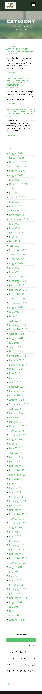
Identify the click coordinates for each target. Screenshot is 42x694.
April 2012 (15, 580)
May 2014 (14, 488)
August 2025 (16, 175)
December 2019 (18, 289)
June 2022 (14, 228)
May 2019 (14, 316)
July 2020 (14, 267)
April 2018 (15, 347)
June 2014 (14, 483)
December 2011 (18, 598)
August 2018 (16, 338)
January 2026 (16, 157)
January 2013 (16, 549)
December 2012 (18, 554)
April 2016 (15, 408)
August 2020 (16, 263)
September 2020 (18, 259)
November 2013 (18, 514)
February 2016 (17, 417)
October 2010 (17, 620)
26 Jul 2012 (13, 117)
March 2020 (16, 276)
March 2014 (16, 496)
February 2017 (17, 386)
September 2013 (18, 523)
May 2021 (14, 241)
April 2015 (15, 452)
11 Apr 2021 (13, 54)
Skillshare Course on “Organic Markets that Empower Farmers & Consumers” (18, 81)
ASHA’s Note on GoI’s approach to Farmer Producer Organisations (19, 49)
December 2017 (18, 364)
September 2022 (18, 219)
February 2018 (17, 355)
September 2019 (18, 303)
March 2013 (16, 540)
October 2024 (17, 188)
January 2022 (16, 232)
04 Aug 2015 (13, 88)
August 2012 (16, 567)
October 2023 (17, 197)
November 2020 (18, 250)
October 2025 (17, 171)
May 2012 (14, 576)
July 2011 (14, 606)
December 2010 (18, 611)
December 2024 (18, 184)
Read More (10, 73)
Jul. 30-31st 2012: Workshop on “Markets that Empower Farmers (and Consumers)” (20, 111)
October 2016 (17, 399)
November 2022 (18, 215)
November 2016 (18, 395)
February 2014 (17, 501)
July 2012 (14, 571)
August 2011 (16, 602)
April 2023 (15, 206)
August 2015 (16, 439)
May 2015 (14, 448)
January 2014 (16, 505)
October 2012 (17, 562)
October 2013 (17, 518)
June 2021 (14, 237)
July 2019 (14, 311)
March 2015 (16, 457)
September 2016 (18, 404)
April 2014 (15, 492)
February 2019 (17, 325)
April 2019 (15, 320)
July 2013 (14, 532)
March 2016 (16, 413)
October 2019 (17, 298)
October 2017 (17, 369)
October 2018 (17, 333)
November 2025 (18, 166)
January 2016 (16, 421)
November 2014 (18, 470)
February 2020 (17, 281)
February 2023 (17, 210)
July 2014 (14, 479)
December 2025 (18, 162)
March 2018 (16, 351)
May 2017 (14, 377)
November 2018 (18, 329)
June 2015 (14, 443)
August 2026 (16, 153)
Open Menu (33, 4)
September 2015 (18, 435)
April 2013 (15, 536)
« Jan (9, 683)
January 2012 (16, 593)
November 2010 (18, 615)
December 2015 (18, 426)
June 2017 (14, 373)
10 (8, 658)
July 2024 (14, 193)
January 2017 (16, 391)
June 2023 (14, 201)
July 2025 (14, 179)
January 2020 (16, 285)
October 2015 (17, 430)
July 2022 (14, 223)
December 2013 (18, 510)
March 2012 (16, 584)
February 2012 (17, 589)
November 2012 (18, 558)
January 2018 (16, 360)
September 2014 (18, 474)
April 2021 (15, 245)
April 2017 (15, 382)
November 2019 (18, 294)
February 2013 (17, 545)
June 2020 (14, 272)
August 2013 (16, 527)
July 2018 (14, 342)
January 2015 (16, 461)
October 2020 (17, 254)
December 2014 (18, 465)
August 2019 (16, 307)
